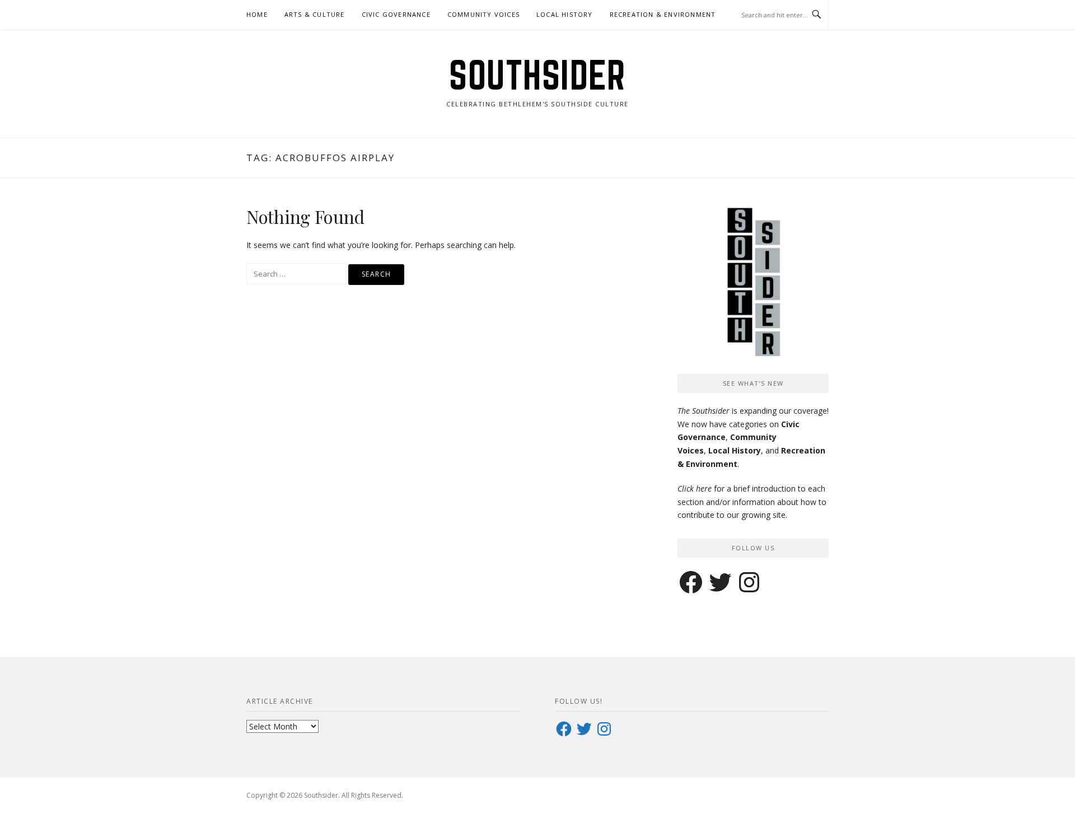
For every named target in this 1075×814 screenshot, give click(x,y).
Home (257, 14)
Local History (564, 14)
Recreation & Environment (663, 14)
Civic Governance (396, 14)
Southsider (537, 75)
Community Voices (483, 14)
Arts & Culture (314, 14)
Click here (694, 488)
